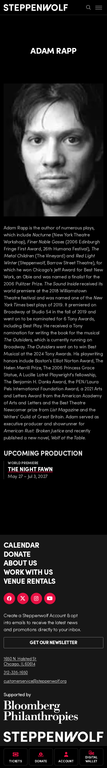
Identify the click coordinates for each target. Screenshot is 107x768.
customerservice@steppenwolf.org (35, 680)
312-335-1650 (16, 672)
